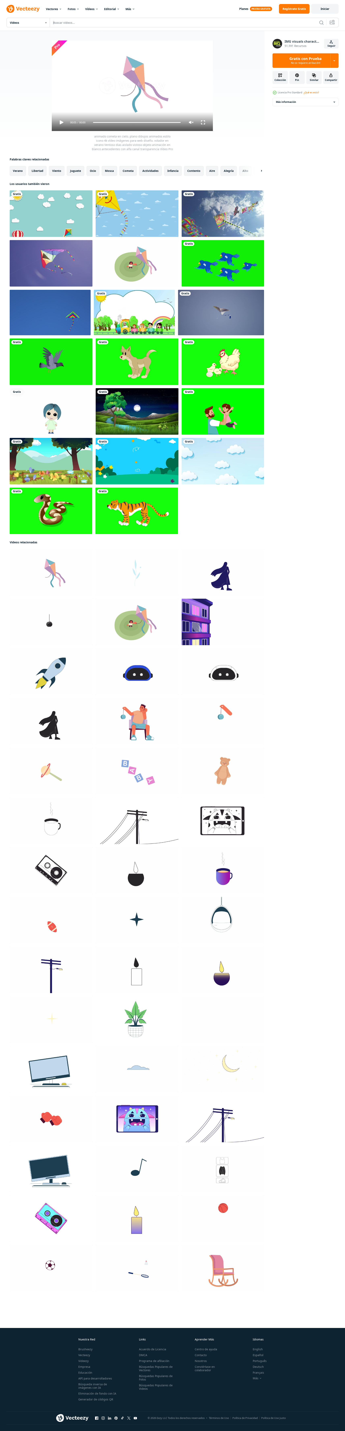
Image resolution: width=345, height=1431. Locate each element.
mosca (109, 171)
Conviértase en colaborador (205, 1368)
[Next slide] (258, 171)
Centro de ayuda (206, 1349)
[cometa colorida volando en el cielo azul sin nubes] (50, 312)
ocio (93, 171)
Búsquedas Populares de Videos (156, 1387)
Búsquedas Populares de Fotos (156, 1377)
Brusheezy (85, 1349)
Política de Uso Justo (273, 1418)
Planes (243, 9)
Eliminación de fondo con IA (97, 1393)
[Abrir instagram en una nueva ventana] (103, 1418)
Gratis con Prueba (305, 60)
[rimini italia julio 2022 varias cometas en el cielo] (223, 213)
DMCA (143, 1355)
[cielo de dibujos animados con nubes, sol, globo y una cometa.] (51, 213)
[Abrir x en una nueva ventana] (129, 1418)
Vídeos (89, 9)
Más (128, 9)
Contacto (201, 1355)
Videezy (83, 1361)
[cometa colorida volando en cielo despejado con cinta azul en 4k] (221, 312)
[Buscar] (321, 22)
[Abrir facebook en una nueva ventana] (96, 1418)
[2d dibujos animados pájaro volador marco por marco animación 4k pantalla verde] (223, 263)
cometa (128, 171)
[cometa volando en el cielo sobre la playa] (51, 263)
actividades (150, 171)
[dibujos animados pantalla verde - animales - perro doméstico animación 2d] (137, 361)
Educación (85, 1372)
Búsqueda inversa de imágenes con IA (92, 1386)
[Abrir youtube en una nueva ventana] (135, 1418)
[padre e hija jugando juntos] (223, 411)
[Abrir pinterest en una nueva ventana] (116, 1418)
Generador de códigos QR (95, 1399)
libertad (37, 171)
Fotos (72, 9)
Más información (286, 102)
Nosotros (201, 1361)
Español (258, 1355)
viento (56, 171)
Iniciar (325, 9)
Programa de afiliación (154, 1361)
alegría (229, 171)
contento (193, 171)
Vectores (52, 9)
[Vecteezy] (22, 9)
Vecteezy (84, 1355)
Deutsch (258, 1367)
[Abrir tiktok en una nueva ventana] (122, 1418)
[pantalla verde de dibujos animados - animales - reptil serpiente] (51, 511)
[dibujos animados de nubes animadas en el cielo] (223, 461)
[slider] (137, 122)
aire (212, 171)
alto (245, 171)
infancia (172, 171)
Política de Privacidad (245, 1418)
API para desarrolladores (95, 1378)
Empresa (84, 1367)
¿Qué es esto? (311, 92)
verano (18, 171)
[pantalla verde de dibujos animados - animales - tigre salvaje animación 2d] (136, 511)
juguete (75, 171)
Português (260, 1361)
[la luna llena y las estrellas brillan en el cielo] (137, 411)
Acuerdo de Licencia (152, 1349)
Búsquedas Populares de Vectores (156, 1368)
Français (258, 1372)
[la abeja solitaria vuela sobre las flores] (51, 461)
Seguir (331, 45)
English (258, 1349)
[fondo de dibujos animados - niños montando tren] (134, 312)
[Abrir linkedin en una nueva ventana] (109, 1418)
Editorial (110, 9)
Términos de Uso (219, 1418)
